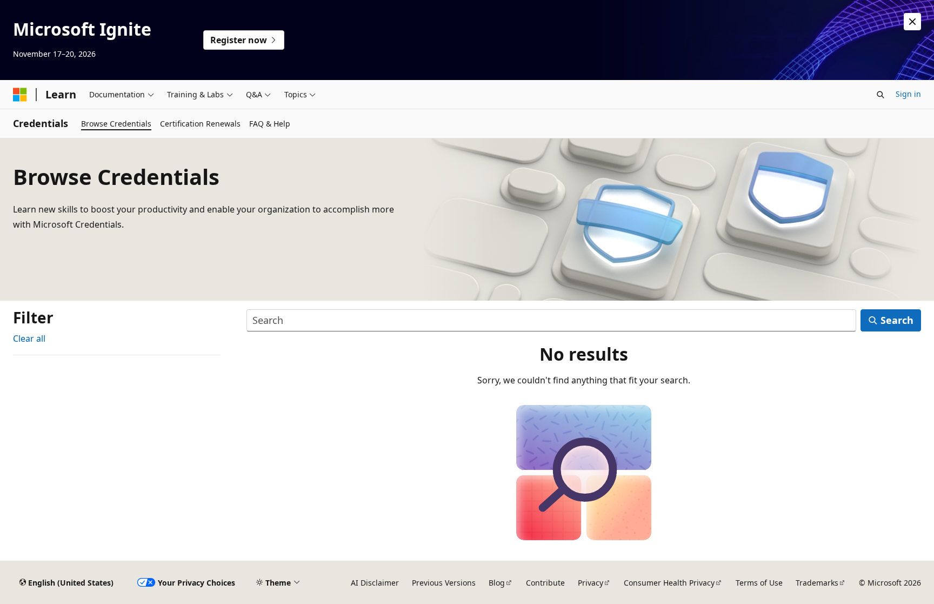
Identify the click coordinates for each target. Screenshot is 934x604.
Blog (497, 583)
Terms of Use (759, 583)
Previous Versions (444, 583)
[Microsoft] (20, 95)
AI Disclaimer (375, 583)
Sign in (908, 94)
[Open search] (880, 94)
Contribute (545, 583)
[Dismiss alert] (912, 21)
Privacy (590, 583)
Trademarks (817, 583)
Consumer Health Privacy (669, 583)
